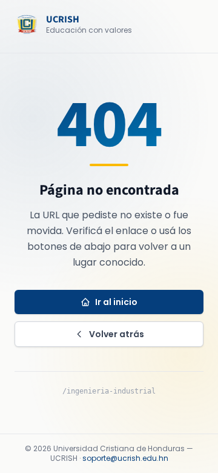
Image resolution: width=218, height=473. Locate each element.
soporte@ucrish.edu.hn (125, 458)
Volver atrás (116, 334)
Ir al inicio (116, 302)
